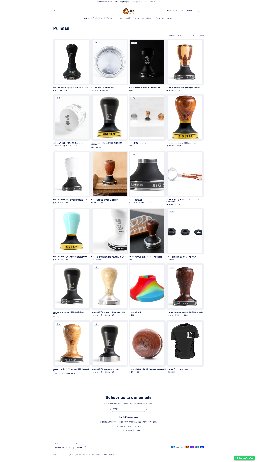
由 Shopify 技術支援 (75, 454)
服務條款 (98, 454)
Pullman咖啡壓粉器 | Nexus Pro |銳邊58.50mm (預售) (108, 312)
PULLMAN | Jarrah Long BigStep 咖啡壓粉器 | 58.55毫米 (184, 312)
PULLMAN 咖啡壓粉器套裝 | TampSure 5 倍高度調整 (145, 257)
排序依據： (172, 35)
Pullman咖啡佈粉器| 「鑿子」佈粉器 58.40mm (68, 143)
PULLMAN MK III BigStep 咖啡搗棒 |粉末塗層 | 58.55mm (71, 257)
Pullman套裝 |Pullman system (138, 143)
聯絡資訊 (111, 454)
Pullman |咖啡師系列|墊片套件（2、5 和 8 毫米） (181, 257)
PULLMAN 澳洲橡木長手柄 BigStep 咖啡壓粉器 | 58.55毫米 (71, 370)
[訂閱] (144, 409)
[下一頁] (134, 384)
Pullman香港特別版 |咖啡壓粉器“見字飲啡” (104, 200)
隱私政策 (91, 454)
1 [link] (123, 384)
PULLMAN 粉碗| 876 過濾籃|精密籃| (102, 87)
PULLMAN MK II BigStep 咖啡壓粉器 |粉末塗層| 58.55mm (71, 200)
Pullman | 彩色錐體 (135, 312)
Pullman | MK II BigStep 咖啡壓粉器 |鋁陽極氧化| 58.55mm (68, 313)
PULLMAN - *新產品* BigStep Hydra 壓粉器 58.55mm (70, 87)
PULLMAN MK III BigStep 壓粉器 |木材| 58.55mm (182, 143)
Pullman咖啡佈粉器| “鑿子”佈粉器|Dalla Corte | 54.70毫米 (147, 369)
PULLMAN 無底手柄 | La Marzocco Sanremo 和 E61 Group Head (183, 200)
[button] (55, 11)
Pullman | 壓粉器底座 (135, 200)
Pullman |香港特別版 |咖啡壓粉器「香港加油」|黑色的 (145, 87)
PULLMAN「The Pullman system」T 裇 (179, 369)
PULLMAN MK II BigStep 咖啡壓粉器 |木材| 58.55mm (183, 87)
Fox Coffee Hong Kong (64, 454)
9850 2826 (137, 426)
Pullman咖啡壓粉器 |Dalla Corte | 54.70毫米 (105, 369)
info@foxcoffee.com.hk (131, 431)
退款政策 (85, 454)
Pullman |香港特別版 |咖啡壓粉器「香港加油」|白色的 (107, 257)
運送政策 (104, 454)
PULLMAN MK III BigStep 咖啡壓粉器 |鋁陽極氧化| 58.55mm (107, 143)
